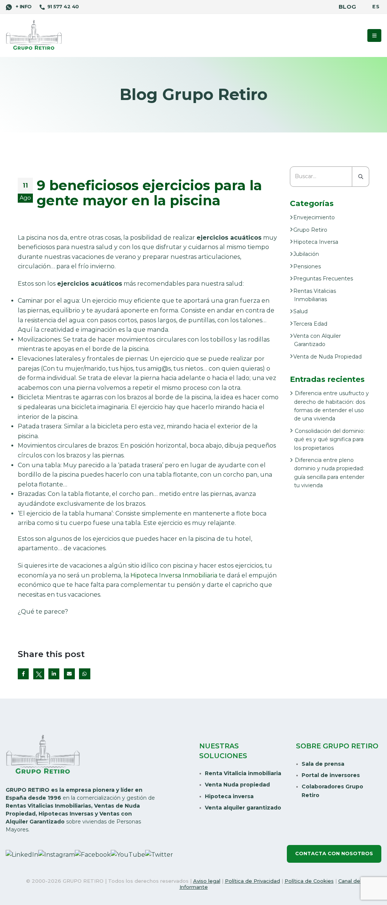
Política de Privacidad (252, 881)
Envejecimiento (314, 217)
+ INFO (22, 6)
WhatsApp (84, 673)
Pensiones (307, 266)
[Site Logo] (34, 35)
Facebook (23, 673)
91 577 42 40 (63, 6)
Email (69, 673)
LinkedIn (53, 673)
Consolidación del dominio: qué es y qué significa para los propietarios (329, 439)
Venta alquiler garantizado (243, 807)
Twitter (38, 673)
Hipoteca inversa (229, 796)
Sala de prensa (323, 763)
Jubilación (306, 254)
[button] (374, 35)
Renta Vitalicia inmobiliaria (243, 773)
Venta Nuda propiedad (237, 784)
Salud (300, 311)
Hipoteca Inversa (315, 242)
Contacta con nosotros (334, 853)
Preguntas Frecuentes (323, 278)
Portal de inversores (331, 775)
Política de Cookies (309, 881)
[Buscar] (360, 176)
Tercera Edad (310, 323)
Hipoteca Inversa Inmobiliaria (173, 575)
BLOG (347, 6)
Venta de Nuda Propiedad (327, 356)
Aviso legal (206, 881)
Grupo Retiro (310, 229)
